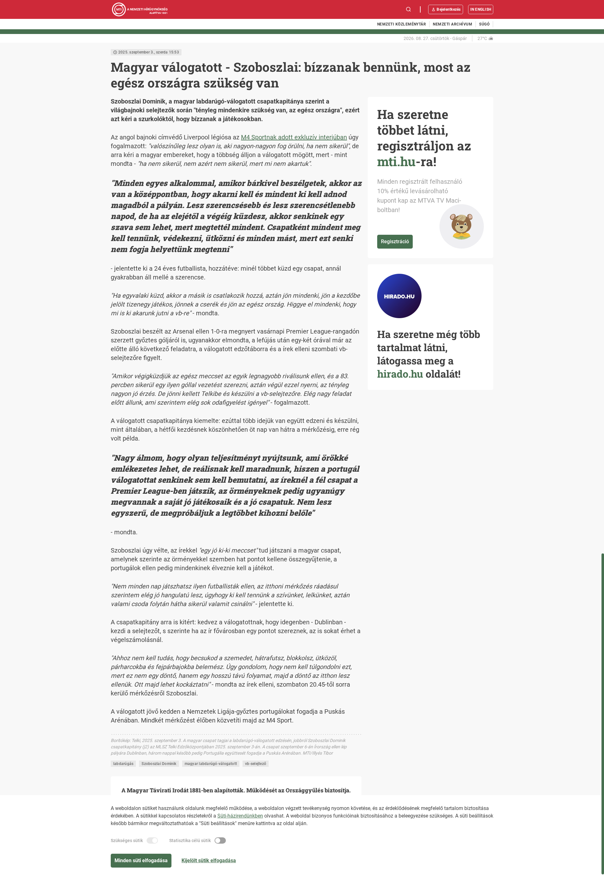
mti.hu (396, 161)
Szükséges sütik (127, 840)
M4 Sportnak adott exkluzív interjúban (294, 137)
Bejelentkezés (449, 9)
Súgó (484, 24)
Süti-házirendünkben (240, 816)
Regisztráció (395, 242)
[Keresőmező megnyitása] (409, 9)
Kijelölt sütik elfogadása (209, 860)
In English (480, 9)
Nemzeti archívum (452, 24)
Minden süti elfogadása (141, 860)
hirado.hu (400, 373)
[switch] (152, 840)
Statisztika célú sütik (190, 840)
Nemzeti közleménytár (401, 24)
